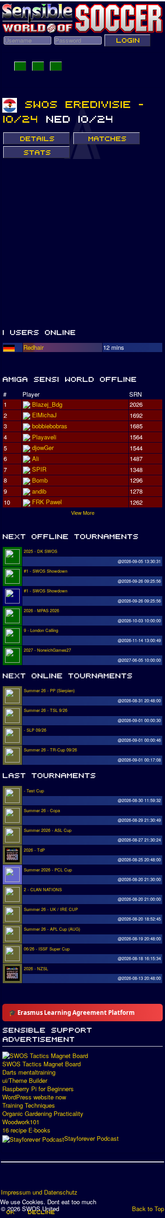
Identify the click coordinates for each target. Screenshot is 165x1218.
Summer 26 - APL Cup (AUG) (52, 929)
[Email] (60, 1178)
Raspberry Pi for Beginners (38, 1089)
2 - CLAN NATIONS (43, 890)
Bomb (40, 480)
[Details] (36, 138)
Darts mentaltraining (28, 1072)
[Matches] (106, 138)
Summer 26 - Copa (42, 811)
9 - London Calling (41, 630)
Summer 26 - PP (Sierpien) (49, 691)
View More (82, 512)
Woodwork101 (20, 1122)
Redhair (33, 347)
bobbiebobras (49, 425)
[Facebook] (8, 1178)
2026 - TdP (34, 850)
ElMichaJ (44, 414)
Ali (35, 458)
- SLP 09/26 (35, 730)
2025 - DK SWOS (40, 551)
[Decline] (41, 1212)
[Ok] (10, 1212)
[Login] (127, 40)
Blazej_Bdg (47, 404)
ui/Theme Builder (24, 1080)
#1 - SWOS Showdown (45, 571)
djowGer (43, 447)
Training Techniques (28, 1105)
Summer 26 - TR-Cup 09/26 (50, 750)
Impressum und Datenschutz (39, 1192)
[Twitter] (26, 1178)
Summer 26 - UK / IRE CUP (51, 909)
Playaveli (44, 437)
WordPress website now (34, 1097)
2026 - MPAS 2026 (41, 611)
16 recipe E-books (26, 1130)
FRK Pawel (47, 501)
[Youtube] (43, 1178)
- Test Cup (34, 791)
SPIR (39, 469)
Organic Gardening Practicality (42, 1114)
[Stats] (36, 152)
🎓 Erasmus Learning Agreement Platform (72, 1012)
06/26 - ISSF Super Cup (47, 949)
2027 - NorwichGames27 (47, 650)
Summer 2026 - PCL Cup (48, 870)
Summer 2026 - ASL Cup (48, 830)
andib (39, 491)
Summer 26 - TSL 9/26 (45, 710)
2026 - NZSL (36, 969)
